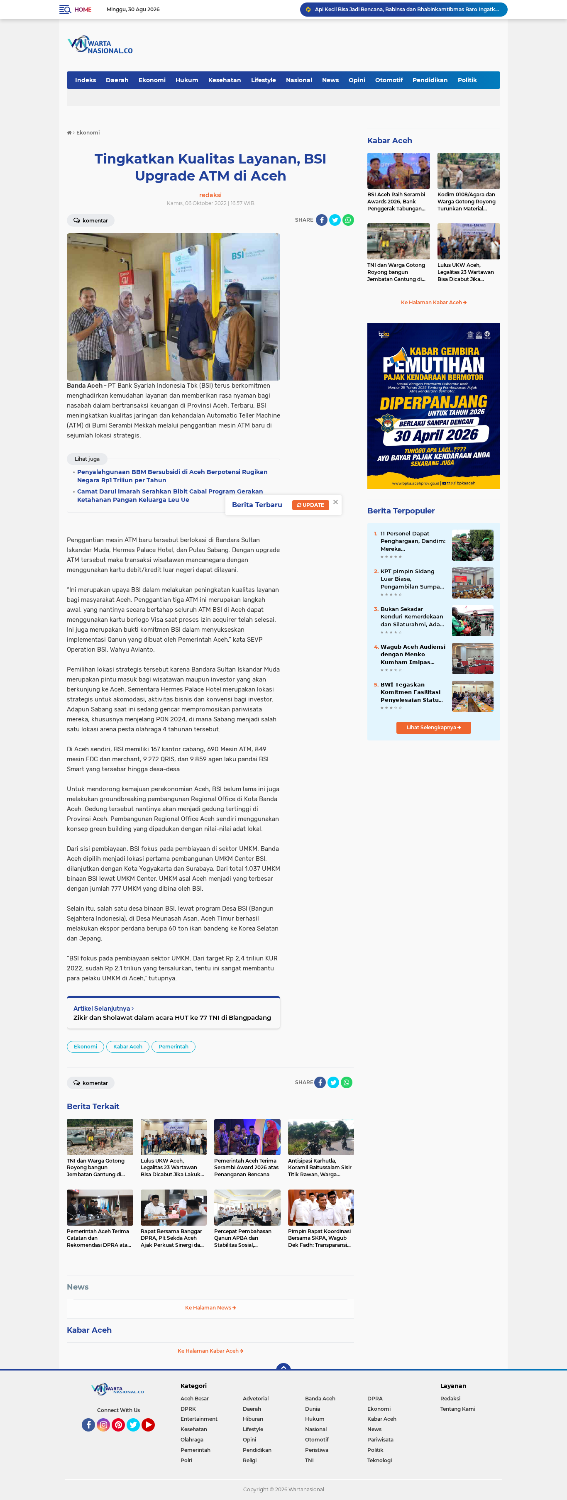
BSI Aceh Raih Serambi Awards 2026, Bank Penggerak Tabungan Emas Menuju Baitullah (396, 201)
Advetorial (256, 1398)
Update (312, 505)
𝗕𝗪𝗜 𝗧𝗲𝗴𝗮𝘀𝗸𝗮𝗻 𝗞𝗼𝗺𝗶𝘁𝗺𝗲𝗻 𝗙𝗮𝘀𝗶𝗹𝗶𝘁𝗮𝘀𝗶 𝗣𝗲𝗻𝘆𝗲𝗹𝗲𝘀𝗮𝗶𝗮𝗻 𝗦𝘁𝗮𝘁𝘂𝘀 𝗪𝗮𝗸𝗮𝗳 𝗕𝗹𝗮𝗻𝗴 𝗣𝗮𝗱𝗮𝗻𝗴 (412, 692)
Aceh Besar (195, 1398)
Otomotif (389, 80)
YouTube (154, 1435)
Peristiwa (316, 1450)
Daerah (117, 80)
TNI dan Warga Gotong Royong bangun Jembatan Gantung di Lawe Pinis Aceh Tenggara (396, 272)
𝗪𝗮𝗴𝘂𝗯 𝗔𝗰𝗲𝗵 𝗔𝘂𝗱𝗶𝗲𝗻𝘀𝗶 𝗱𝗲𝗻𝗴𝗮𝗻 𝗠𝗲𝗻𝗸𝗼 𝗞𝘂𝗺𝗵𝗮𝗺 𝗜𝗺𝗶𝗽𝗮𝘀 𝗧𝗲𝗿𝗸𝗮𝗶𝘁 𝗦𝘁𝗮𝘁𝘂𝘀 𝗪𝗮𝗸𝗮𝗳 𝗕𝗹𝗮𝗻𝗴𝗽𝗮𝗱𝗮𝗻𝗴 (413, 654)
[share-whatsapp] (348, 220)
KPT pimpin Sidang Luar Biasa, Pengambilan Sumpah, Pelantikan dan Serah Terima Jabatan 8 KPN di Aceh (413, 579)
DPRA (375, 1398)
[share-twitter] (335, 220)
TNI (309, 1460)
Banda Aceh (320, 1398)
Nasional (299, 80)
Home (82, 9)
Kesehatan (224, 80)
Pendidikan (430, 80)
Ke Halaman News (208, 1308)
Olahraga (192, 1439)
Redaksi (450, 1398)
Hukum (187, 80)
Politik (467, 80)
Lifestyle (263, 80)
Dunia (312, 1409)
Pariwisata (380, 1439)
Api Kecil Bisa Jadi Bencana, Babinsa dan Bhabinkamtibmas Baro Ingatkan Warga (407, 9)
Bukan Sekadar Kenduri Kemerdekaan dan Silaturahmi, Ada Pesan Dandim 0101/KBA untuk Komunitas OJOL (412, 617)
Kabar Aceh (127, 1046)
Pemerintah (173, 1046)
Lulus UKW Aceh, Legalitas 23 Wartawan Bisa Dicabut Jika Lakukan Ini (465, 272)
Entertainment (199, 1419)
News (330, 80)
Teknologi (379, 1460)
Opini (357, 80)
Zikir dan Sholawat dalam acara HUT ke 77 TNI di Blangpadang (172, 1017)
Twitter (137, 1435)
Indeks (85, 80)
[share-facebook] (321, 220)
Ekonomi (152, 80)
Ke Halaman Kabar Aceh (209, 1351)
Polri (186, 1460)
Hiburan (253, 1419)
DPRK (188, 1409)
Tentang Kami (457, 1409)
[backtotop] (283, 1370)
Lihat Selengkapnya (432, 727)
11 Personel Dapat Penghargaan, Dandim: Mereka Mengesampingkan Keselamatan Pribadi (413, 541)
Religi (250, 1460)
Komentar (94, 220)
